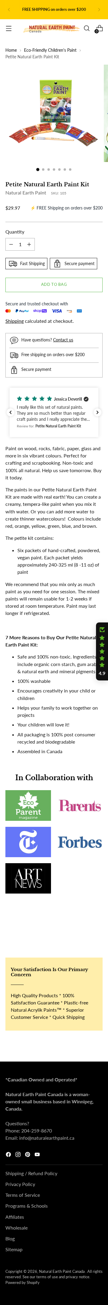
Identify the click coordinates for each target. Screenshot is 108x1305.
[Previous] (9, 9)
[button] (54, 412)
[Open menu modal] (8, 28)
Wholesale (16, 1227)
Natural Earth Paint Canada (62, 1271)
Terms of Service (22, 1195)
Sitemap (13, 1249)
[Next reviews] (97, 412)
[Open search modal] (86, 28)
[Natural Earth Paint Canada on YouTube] (37, 1155)
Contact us (63, 339)
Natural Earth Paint (25, 192)
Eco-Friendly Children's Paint (50, 50)
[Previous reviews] (10, 412)
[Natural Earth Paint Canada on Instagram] (18, 1155)
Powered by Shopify (22, 1282)
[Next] (99, 9)
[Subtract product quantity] (11, 244)
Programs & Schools (26, 1206)
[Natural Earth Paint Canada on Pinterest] (28, 1155)
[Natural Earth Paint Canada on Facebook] (9, 1155)
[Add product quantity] (29, 244)
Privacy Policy (20, 1184)
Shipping (14, 321)
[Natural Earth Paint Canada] (51, 28)
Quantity (14, 231)
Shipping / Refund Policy (31, 1173)
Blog (10, 1238)
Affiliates (14, 1217)
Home (11, 50)
